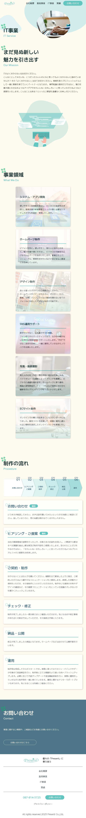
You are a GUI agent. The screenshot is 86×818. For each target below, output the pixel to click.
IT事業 (51, 3)
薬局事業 (41, 3)
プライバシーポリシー (43, 804)
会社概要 (30, 3)
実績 (59, 3)
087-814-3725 (32, 797)
